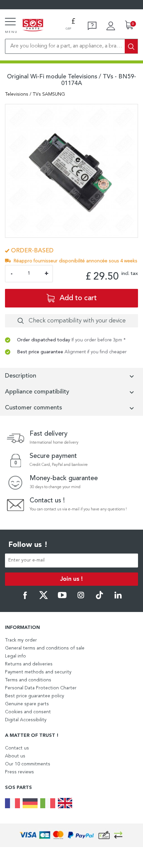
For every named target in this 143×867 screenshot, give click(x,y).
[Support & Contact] (92, 26)
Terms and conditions (28, 680)
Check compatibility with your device (77, 321)
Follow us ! (28, 545)
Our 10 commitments (27, 764)
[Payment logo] (71, 835)
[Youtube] (62, 598)
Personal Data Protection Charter (40, 688)
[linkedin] (118, 598)
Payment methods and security (38, 672)
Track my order (21, 640)
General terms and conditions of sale (44, 648)
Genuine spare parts (27, 704)
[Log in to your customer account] (110, 26)
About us (15, 756)
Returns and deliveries (29, 664)
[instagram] (80, 598)
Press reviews (19, 772)
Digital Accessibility (26, 720)
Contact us (17, 748)
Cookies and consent (28, 712)
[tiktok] (99, 598)
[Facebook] (25, 598)
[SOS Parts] (33, 25)
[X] (43, 598)
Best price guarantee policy (34, 696)
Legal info (15, 656)
